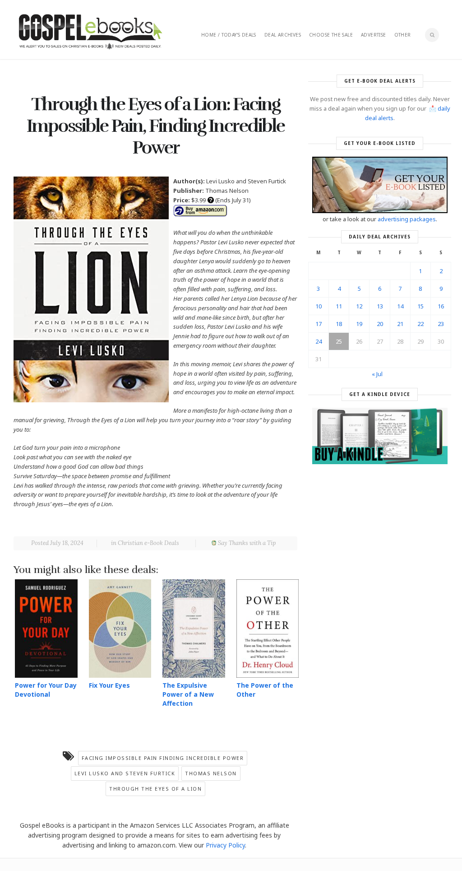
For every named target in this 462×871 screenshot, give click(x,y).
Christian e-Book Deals (148, 543)
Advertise (373, 35)
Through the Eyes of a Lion (155, 788)
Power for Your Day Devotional (46, 690)
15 (420, 306)
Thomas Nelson (211, 773)
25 (339, 341)
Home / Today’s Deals (228, 35)
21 (400, 324)
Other (402, 35)
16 (441, 306)
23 (441, 324)
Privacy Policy (225, 845)
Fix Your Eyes (109, 685)
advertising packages (407, 219)
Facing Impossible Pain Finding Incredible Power (163, 758)
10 (318, 306)
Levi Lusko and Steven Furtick (125, 773)
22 (420, 324)
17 (318, 324)
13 (380, 306)
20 (380, 324)
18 (339, 324)
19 (359, 324)
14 (400, 306)
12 (359, 306)
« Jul (377, 374)
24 (318, 341)
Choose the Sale (331, 35)
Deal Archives (282, 35)
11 (339, 306)
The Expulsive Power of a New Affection (188, 694)
